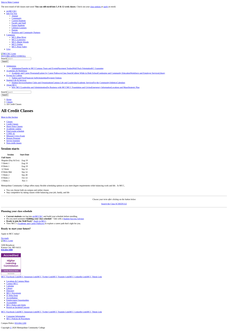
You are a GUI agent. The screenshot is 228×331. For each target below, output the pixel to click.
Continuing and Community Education (114, 73)
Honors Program (13, 138)
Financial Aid (31, 78)
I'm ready (5, 238)
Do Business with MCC (57, 87)
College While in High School (85, 73)
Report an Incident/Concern (17, 307)
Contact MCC (12, 283)
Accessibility (11, 302)
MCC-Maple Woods (20, 42)
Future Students (18, 25)
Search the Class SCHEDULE (114, 204)
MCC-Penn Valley (19, 47)
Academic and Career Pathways (31, 223)
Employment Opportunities (17, 300)
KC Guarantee (97, 68)
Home (8, 99)
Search (4, 58)
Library (162, 73)
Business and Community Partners (26, 32)
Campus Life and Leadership (65, 82)
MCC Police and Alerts (16, 305)
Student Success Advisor (73, 219)
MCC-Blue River (19, 37)
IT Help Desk (12, 295)
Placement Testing (65, 68)
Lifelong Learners (19, 28)
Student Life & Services (16, 80)
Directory (10, 291)
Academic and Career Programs (25, 73)
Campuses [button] (10, 35)
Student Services (18, 82)
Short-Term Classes (14, 126)
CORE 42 (10, 133)
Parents (15, 30)
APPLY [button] (13, 56)
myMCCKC (37, 216)
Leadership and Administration (34, 87)
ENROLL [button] (21, 56)
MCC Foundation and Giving (79, 87)
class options (95, 7)
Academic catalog (13, 129)
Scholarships (42, 78)
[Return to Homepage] (7, 240)
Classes (9, 102)
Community (17, 18)
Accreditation (12, 298)
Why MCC (16, 87)
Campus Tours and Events (47, 68)
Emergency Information (101, 87)
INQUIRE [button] (5, 56)
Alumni (15, 16)
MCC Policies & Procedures (18, 319)
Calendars (121, 82)
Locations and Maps (119, 87)
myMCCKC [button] (11, 11)
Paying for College (14, 75)
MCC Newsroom (13, 293)
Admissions (11, 66)
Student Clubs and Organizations (39, 82)
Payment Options (54, 78)
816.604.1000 (7, 250)
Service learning (13, 141)
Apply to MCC (39, 221)
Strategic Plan (133, 87)
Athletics (113, 82)
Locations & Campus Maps (17, 281)
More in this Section (9, 117)
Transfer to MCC (28, 68)
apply (106, 7)
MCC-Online (17, 44)
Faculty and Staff (19, 23)
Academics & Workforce (16, 71)
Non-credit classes (14, 143)
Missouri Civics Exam (15, 136)
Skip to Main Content (10, 2)
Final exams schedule (15, 131)
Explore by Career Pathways (50, 73)
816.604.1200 (20, 323)
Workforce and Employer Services (144, 73)
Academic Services (85, 82)
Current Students (19, 21)
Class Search (67, 73)
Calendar (10, 286)
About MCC (11, 85)
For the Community (101, 82)
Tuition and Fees (18, 78)
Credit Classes (12, 124)
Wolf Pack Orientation (82, 68)
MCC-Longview (19, 40)
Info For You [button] (11, 13)
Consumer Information (15, 316)
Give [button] (8, 49)
